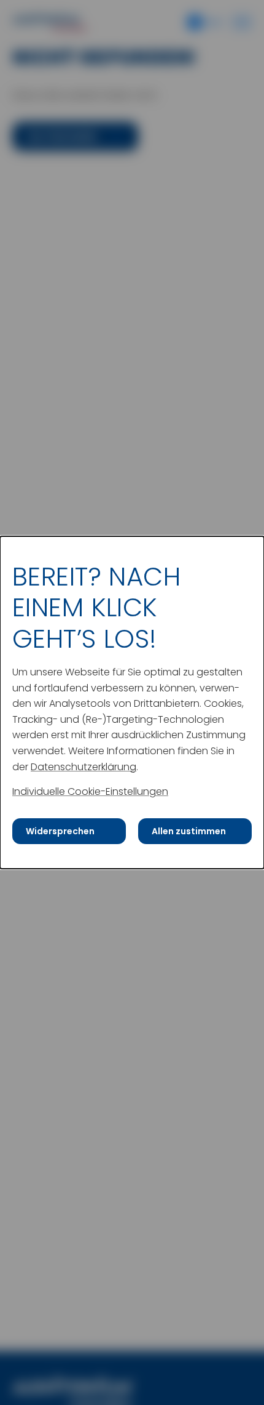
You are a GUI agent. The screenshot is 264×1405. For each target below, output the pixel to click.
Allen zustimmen (189, 831)
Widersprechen (60, 831)
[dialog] (132, 702)
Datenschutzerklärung (83, 766)
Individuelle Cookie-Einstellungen (90, 791)
